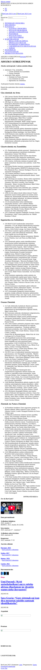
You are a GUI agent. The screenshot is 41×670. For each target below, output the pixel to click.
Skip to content (5, 1)
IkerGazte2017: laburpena (10, 555)
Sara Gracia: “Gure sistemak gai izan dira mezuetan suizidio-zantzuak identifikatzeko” (20, 601)
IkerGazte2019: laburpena (10, 560)
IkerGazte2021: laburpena (10, 565)
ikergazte (23, 57)
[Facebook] (1, 573)
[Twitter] (3, 573)
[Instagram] (6, 573)
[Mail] (5, 573)
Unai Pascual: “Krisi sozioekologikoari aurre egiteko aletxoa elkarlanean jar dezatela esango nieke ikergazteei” (17, 585)
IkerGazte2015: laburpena (10, 549)
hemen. (22, 84)
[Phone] (8, 573)
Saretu (35, 665)
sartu (20, 665)
